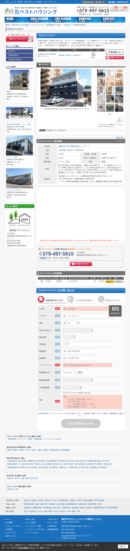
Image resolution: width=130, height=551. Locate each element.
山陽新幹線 (66, 508)
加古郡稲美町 (54, 450)
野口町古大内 (57, 464)
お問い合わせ (53, 519)
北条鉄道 (75, 508)
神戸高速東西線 (112, 508)
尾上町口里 (70, 461)
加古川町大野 (84, 467)
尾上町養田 (47, 464)
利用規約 (42, 413)
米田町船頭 (94, 467)
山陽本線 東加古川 (15, 59)
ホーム (8, 519)
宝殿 (45, 511)
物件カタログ (11, 536)
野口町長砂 (41, 461)
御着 (50, 511)
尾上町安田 (89, 464)
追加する (119, 281)
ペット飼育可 (31, 523)
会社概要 (9, 523)
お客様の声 (52, 526)
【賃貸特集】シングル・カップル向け (47, 439)
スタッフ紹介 (53, 523)
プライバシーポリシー (57, 413)
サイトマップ (11, 533)
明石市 (15, 450)
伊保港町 (51, 504)
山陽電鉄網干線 (99, 508)
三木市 (27, 450)
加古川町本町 (43, 467)
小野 (78, 511)
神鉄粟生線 (48, 508)
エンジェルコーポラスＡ (14, 190)
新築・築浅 (30, 519)
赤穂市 (21, 450)
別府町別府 (31, 461)
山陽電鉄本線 (37, 508)
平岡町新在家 (74, 146)
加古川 (17, 478)
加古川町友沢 (68, 464)
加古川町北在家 (27, 464)
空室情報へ (114, 52)
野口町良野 (53, 467)
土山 (40, 511)
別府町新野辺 (12, 467)
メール (68, 372)
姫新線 (82, 508)
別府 (22, 478)
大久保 (55, 511)
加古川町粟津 (51, 461)
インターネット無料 (33, 526)
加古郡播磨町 (65, 450)
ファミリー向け (32, 533)
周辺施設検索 (53, 529)
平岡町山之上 (63, 467)
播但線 (88, 508)
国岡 (42, 504)
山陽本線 (61, 55)
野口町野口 (99, 464)
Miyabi (8, 91)
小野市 (39, 450)
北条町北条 (82, 504)
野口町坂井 (33, 467)
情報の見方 (120, 138)
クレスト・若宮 (11, 157)
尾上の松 (34, 478)
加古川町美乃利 (81, 461)
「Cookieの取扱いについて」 (26, 548)
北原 (37, 504)
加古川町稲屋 (79, 464)
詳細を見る (110, 281)
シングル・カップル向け (35, 529)
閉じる (123, 546)
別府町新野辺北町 (94, 461)
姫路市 (9, 450)
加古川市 (46, 54)
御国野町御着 (72, 504)
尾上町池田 (22, 461)
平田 (99, 504)
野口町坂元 (103, 467)
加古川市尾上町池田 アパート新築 (18, 124)
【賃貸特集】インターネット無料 (19, 439)
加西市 (45, 450)
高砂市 (33, 450)
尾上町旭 (105, 461)
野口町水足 (108, 464)
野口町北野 (61, 461)
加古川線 (56, 508)
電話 (80, 372)
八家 (68, 511)
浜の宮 (27, 478)
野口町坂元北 (23, 467)
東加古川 (69, 55)
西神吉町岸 (73, 467)
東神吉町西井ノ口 (13, 464)
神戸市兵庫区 (100, 500)
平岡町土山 (38, 464)
